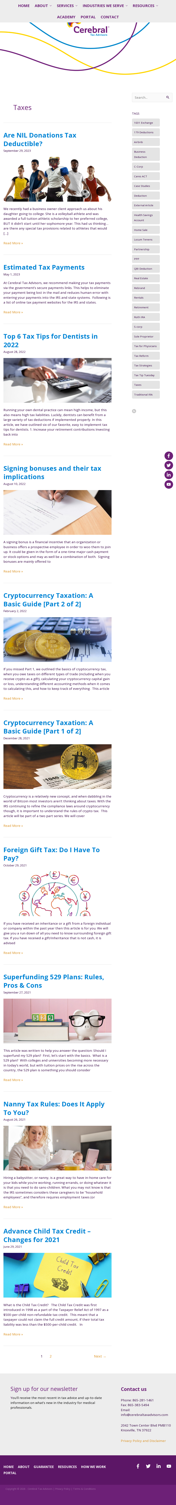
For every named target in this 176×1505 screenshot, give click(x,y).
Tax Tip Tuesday (144, 375)
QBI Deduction (143, 268)
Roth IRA (139, 317)
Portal (88, 16)
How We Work (93, 1467)
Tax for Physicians (145, 346)
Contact (110, 16)
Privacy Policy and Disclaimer (143, 1441)
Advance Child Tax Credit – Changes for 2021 (47, 1235)
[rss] (134, 411)
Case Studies (142, 186)
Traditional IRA (143, 394)
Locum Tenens (143, 239)
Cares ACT (140, 176)
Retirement (141, 307)
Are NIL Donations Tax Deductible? (39, 139)
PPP (136, 259)
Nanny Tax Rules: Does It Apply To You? (54, 1108)
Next (100, 1356)
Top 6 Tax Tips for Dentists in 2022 (50, 340)
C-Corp (138, 166)
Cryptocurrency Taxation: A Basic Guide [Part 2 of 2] (48, 599)
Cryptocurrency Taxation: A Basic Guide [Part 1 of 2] (48, 726)
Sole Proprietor (143, 336)
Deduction (140, 195)
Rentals (139, 297)
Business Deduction (140, 154)
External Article (143, 205)
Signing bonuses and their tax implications (52, 472)
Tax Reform (141, 355)
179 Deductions (143, 132)
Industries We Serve (103, 5)
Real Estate (141, 278)
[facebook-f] (140, 1466)
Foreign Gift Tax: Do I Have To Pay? (51, 853)
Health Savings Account (143, 217)
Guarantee (44, 1467)
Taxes (137, 384)
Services (65, 5)
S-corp (138, 326)
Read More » (13, 243)
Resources (143, 5)
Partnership (141, 249)
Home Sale (140, 230)
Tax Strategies (143, 365)
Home (24, 5)
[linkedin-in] (161, 1466)
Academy (66, 16)
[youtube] (170, 1466)
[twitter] (150, 1466)
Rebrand (139, 288)
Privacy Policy (62, 1488)
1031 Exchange (143, 122)
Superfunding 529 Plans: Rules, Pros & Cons (53, 981)
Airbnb (138, 142)
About (41, 5)
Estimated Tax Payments (44, 267)
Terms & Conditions (84, 1488)
